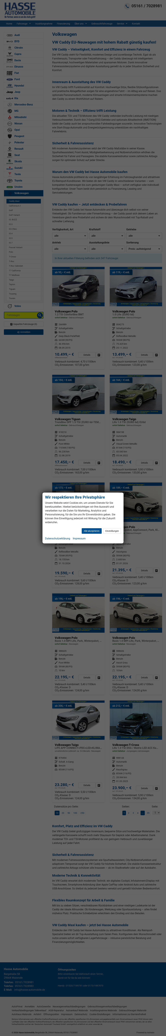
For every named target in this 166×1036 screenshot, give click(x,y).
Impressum (79, 538)
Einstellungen (112, 531)
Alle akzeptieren (92, 531)
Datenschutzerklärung (57, 538)
